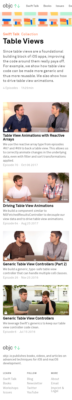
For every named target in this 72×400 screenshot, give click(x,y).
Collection (29, 34)
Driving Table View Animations (28, 206)
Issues (7, 392)
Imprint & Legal (57, 390)
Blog (30, 379)
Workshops (10, 388)
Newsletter (34, 383)
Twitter (32, 388)
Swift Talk (11, 34)
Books (7, 383)
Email (55, 383)
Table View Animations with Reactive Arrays (33, 137)
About (55, 379)
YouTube (32, 392)
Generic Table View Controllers (28, 318)
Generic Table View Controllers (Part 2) (35, 264)
